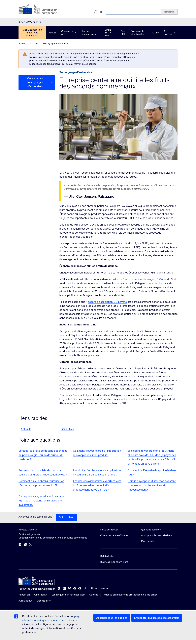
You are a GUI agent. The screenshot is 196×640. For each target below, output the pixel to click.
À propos (168, 32)
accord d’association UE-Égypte (107, 301)
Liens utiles (67, 429)
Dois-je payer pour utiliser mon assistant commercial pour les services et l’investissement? (152, 485)
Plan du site (147, 541)
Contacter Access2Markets (115, 535)
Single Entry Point (108, 32)
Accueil (52, 32)
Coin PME (123, 32)
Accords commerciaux (88, 32)
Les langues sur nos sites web (68, 594)
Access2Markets (28, 529)
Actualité (26, 429)
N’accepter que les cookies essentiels (156, 617)
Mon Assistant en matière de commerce (32, 32)
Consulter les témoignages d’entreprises (35, 82)
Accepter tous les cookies (111, 617)
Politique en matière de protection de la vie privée (130, 594)
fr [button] (100, 11)
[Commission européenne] (42, 9)
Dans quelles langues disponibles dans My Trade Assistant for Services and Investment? (41, 500)
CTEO (156, 32)
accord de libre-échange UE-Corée (145, 279)
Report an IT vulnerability (33, 594)
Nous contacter (100, 588)
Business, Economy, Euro (114, 561)
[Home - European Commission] (39, 580)
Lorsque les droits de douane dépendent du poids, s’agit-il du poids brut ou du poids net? (43, 455)
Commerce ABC (67, 32)
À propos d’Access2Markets (156, 535)
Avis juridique (26, 600)
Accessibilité (44, 600)
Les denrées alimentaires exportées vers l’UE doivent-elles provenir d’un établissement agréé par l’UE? (97, 485)
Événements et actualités (137, 32)
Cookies (93, 594)
